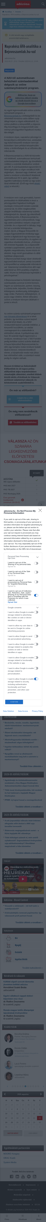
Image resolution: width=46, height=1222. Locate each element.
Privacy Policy (37, 711)
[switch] (36, 563)
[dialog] (23, 611)
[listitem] (23, 557)
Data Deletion (8, 711)
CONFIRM (14, 702)
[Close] (41, 511)
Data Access (23, 711)
